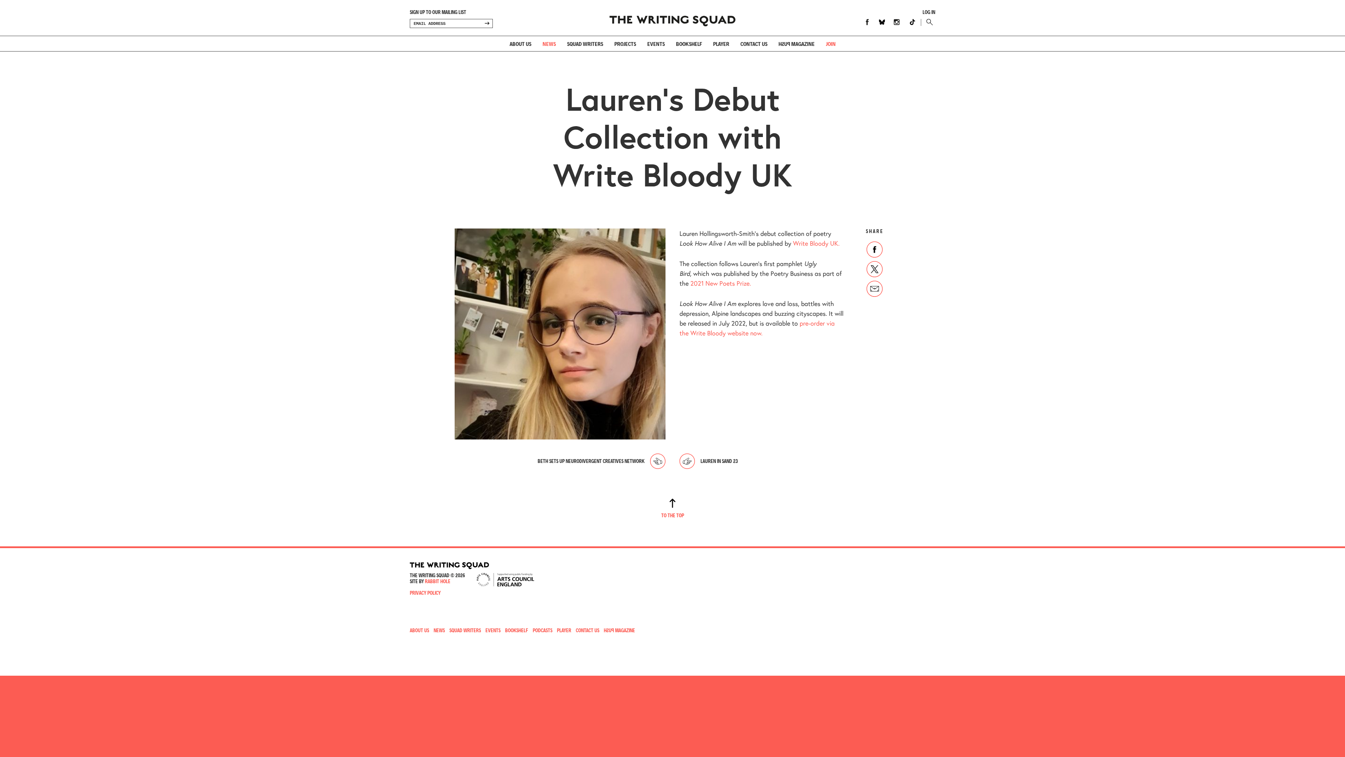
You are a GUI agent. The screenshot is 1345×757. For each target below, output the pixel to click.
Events (656, 43)
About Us (520, 43)
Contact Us (587, 630)
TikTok (912, 22)
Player (721, 43)
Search (928, 22)
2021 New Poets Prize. (720, 283)
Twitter (875, 269)
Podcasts (542, 630)
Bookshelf (689, 43)
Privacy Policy (425, 593)
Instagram (897, 22)
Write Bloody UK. (816, 243)
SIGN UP (486, 23)
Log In (929, 12)
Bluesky (882, 22)
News (549, 43)
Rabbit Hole (437, 581)
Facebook (867, 22)
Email (875, 289)
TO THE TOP (672, 515)
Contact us (753, 43)
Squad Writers (585, 43)
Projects (625, 43)
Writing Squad (672, 18)
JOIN (831, 43)
